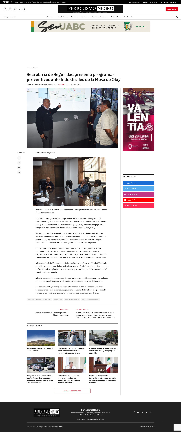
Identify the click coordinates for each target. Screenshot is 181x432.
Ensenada (115, 17)
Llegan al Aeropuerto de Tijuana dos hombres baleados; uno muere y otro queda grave (41, 2)
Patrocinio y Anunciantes (168, 2)
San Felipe (62, 17)
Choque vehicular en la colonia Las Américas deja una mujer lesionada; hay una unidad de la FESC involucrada (40, 379)
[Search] (177, 17)
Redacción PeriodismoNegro (38, 84)
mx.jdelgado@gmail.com (95, 419)
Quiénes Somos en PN (150, 2)
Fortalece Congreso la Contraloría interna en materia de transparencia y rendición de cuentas (102, 379)
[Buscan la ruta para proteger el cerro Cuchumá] (41, 338)
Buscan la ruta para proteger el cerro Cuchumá (40, 349)
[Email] (19, 172)
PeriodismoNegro (93, 299)
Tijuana (84, 17)
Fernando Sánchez (34, 299)
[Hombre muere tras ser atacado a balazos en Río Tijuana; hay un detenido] (103, 338)
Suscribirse (171, 9)
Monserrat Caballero (72, 299)
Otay (83, 299)
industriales (47, 299)
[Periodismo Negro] (90, 9)
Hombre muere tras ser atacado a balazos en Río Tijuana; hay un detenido (103, 350)
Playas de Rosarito (99, 17)
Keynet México (58, 426)
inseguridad (58, 299)
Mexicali (50, 17)
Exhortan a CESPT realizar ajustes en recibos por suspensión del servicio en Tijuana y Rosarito (69, 379)
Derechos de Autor (134, 2)
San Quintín (128, 17)
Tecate (73, 17)
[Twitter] (19, 163)
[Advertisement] (90, 50)
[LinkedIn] (19, 168)
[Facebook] (19, 158)
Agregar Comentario (72, 391)
